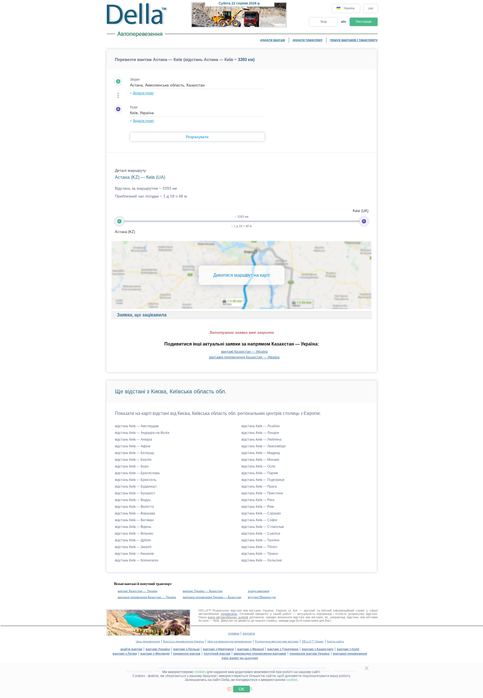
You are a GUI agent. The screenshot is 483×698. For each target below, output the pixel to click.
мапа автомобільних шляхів (228, 617)
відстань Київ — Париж (260, 473)
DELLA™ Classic (313, 641)
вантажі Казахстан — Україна (244, 352)
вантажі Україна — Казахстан (202, 591)
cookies (200, 672)
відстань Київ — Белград (134, 453)
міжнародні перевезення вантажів (260, 653)
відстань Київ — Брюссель (135, 480)
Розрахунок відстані (227, 610)
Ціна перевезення (148, 641)
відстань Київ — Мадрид (261, 453)
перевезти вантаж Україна (310, 653)
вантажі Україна (158, 649)
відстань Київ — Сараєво (261, 513)
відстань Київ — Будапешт (136, 486)
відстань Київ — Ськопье (261, 533)
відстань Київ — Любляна (261, 439)
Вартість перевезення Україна (183, 641)
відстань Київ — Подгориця (263, 480)
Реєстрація (363, 21)
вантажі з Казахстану (317, 649)
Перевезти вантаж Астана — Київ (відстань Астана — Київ (174, 59)
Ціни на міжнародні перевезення (229, 641)
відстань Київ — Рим (258, 507)
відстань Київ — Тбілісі (259, 547)
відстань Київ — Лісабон (261, 426)
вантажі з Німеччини (218, 649)
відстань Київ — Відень (133, 527)
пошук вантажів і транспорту (354, 40)
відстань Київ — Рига (258, 500)
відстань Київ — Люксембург (264, 446)
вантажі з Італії (348, 649)
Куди (134, 107)
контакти (249, 633)
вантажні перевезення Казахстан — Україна (244, 357)
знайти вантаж (131, 649)
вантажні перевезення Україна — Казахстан (212, 597)
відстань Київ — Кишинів (134, 554)
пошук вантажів (258, 591)
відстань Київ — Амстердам (136, 426)
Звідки (135, 79)
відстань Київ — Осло (258, 466)
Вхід (323, 21)
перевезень (229, 613)
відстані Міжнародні (262, 597)
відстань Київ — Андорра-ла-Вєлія (142, 433)
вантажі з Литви (125, 653)
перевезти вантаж (186, 653)
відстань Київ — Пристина (262, 493)
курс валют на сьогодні (240, 658)
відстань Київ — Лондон (260, 433)
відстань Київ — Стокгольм (263, 527)
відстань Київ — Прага (259, 486)
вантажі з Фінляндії (155, 653)
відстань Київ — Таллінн (261, 540)
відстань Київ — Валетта (134, 507)
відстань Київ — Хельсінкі (262, 560)
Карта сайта (335, 641)
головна (233, 633)
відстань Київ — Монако (260, 460)
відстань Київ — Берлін (133, 460)
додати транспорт (308, 40)
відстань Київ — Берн (132, 466)
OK (241, 689)
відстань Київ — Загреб (133, 547)
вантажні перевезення (350, 653)
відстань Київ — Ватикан (134, 520)
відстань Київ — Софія (259, 520)
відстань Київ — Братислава (137, 473)
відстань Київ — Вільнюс (134, 533)
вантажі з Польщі (186, 649)
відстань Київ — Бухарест (135, 493)
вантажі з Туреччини (283, 649)
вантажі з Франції (250, 649)
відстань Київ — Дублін (133, 540)
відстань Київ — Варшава (135, 513)
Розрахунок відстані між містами (277, 641)
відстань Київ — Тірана (260, 554)
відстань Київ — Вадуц (132, 500)
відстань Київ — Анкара (133, 439)
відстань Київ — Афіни (132, 446)
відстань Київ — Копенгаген (136, 560)
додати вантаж (272, 40)
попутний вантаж (217, 653)
